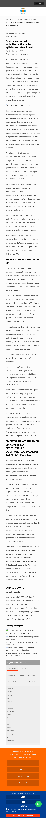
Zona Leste (31, 675)
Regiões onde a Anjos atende (18, 663)
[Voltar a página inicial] (23, 11)
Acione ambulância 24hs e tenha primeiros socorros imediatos (21, 654)
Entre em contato (23, 776)
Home (23, 763)
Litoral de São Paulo (29, 682)
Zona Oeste (11, 675)
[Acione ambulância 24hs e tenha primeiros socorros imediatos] (23, 649)
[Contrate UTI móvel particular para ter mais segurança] (23, 638)
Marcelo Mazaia (22, 54)
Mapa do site (23, 783)
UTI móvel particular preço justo (17, 633)
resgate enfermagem (12, 36)
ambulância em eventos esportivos (16, 31)
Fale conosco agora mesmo (23, 816)
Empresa (23, 769)
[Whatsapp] (38, 804)
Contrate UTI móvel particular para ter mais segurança (21, 643)
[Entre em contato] (18, 105)
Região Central (12, 668)
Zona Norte (24, 668)
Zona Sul (21, 675)
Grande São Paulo (13, 682)
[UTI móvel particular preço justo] (23, 630)
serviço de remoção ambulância (15, 33)
